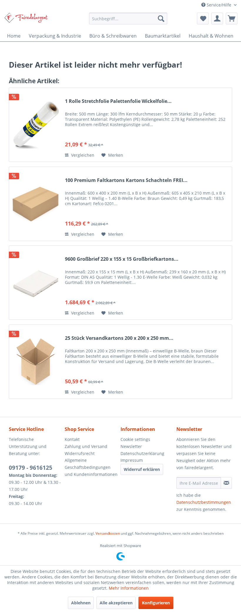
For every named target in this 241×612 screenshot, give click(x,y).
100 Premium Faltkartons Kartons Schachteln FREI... (126, 180)
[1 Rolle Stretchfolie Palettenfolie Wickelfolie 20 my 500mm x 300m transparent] (35, 125)
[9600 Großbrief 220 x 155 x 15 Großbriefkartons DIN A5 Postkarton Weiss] (35, 283)
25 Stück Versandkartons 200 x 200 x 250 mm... (119, 338)
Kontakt (72, 439)
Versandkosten (108, 533)
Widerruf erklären (142, 469)
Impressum (131, 460)
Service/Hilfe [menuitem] (218, 5)
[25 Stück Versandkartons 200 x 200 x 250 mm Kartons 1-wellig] (35, 362)
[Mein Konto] (217, 18)
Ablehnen (81, 603)
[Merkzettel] (203, 18)
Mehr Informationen (129, 588)
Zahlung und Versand (86, 446)
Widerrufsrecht (80, 453)
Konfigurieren (156, 603)
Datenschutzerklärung (142, 453)
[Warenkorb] (231, 18)
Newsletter (131, 446)
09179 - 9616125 (30, 467)
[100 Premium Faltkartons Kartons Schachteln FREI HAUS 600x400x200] (35, 204)
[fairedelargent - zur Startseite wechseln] (26, 20)
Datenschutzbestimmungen (203, 502)
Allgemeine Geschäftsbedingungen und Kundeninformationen (91, 467)
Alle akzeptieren (116, 603)
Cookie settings (135, 439)
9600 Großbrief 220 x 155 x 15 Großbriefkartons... (121, 259)
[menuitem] (128, 18)
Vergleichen (82, 155)
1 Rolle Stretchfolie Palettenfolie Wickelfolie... (118, 101)
